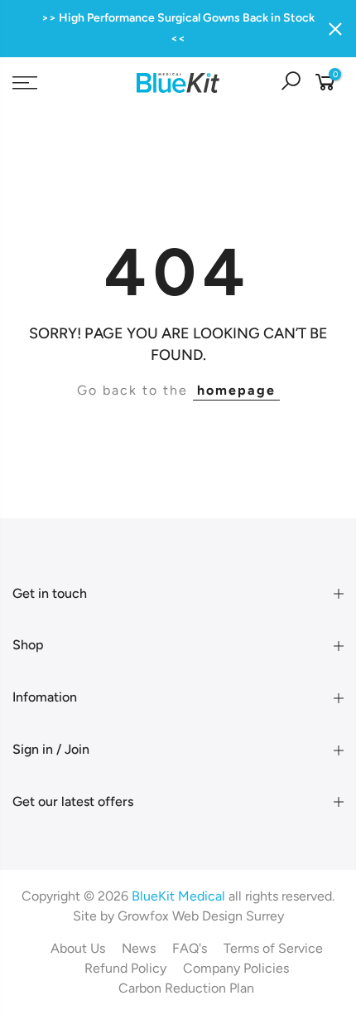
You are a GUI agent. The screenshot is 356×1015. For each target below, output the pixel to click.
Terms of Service (273, 948)
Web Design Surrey (228, 916)
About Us (78, 948)
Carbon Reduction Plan (186, 988)
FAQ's (189, 948)
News (139, 948)
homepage (236, 390)
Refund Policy (125, 968)
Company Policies (236, 968)
